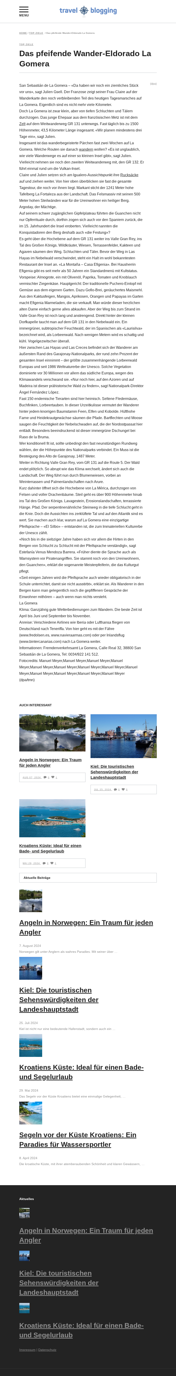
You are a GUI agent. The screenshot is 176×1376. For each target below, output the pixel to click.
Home (23, 33)
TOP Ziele (36, 33)
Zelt (22, 124)
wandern (86, 149)
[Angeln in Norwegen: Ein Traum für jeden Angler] (52, 732)
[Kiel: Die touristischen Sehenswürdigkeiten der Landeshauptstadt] (124, 736)
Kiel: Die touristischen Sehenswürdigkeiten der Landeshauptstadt (114, 772)
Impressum (27, 1350)
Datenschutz (47, 1350)
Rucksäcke (129, 175)
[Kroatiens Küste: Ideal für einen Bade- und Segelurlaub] (52, 818)
